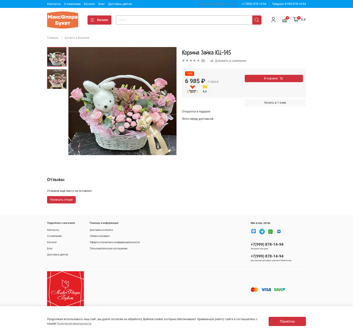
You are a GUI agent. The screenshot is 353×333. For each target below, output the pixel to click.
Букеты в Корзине (77, 38)
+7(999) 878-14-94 (267, 244)
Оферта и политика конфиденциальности (115, 242)
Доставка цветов (120, 4)
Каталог (89, 4)
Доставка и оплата (101, 230)
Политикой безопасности (74, 323)
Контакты (54, 4)
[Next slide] (169, 101)
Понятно (287, 321)
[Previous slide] (75, 101)
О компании (72, 4)
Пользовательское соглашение (108, 248)
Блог (101, 4)
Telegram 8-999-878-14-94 (289, 4)
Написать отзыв (61, 199)
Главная (52, 38)
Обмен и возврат (100, 236)
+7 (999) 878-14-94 (253, 4)
